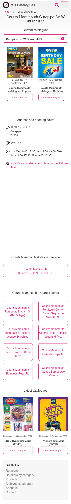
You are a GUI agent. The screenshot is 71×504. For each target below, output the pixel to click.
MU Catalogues (23, 4)
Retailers (12, 470)
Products (12, 479)
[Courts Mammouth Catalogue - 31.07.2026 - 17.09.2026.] (51, 62)
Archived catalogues (19, 483)
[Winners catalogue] (53, 414)
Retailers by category (20, 475)
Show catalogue (19, 97)
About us (12, 488)
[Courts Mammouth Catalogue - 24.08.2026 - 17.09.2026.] (20, 62)
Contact (11, 492)
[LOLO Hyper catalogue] (18, 414)
